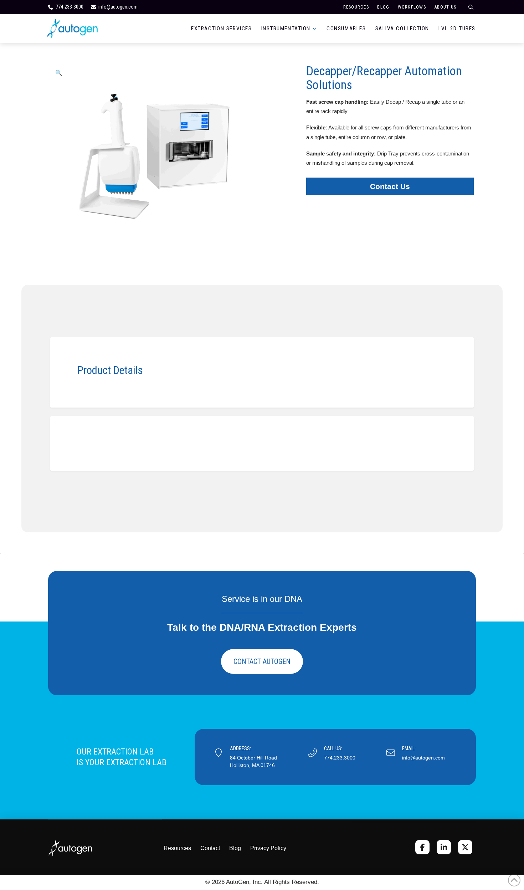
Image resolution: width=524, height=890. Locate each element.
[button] (58, 72)
